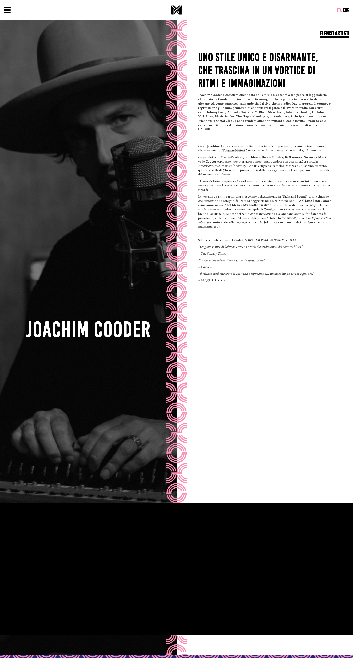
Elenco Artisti (334, 33)
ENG (346, 10)
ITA (339, 10)
